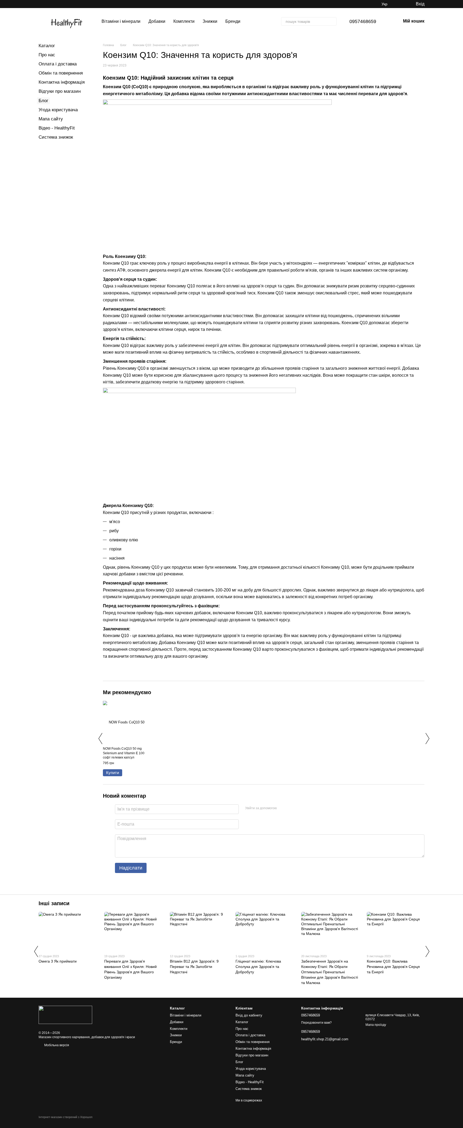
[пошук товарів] (332, 21)
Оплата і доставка (58, 63)
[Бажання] (400, 4)
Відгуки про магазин (60, 91)
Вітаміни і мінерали (121, 21)
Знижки (210, 21)
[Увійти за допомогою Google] (291, 808)
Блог (43, 100)
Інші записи (54, 903)
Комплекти (184, 21)
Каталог (47, 45)
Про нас (47, 54)
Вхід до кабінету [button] (249, 1015)
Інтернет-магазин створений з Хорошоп (65, 1117)
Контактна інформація (62, 82)
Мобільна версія (56, 1045)
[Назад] (100, 738)
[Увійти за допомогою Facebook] (282, 808)
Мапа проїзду (375, 1025)
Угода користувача (58, 109)
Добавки (156, 21)
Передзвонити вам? (316, 1023)
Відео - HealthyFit (57, 128)
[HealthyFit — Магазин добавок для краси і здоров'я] (65, 1014)
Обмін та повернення (61, 73)
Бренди (232, 21)
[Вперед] (427, 738)
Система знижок (56, 137)
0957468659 (362, 21)
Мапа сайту (51, 118)
